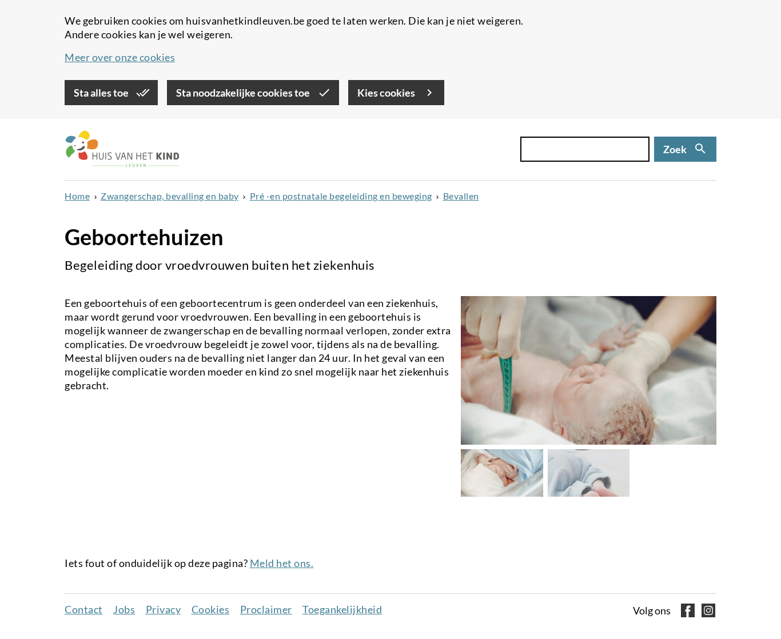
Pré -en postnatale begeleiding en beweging (341, 195)
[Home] (122, 149)
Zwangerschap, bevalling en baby (170, 195)
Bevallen (461, 195)
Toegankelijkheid (342, 609)
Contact (84, 609)
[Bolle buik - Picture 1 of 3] (588, 370)
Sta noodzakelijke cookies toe (244, 92)
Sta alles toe (102, 92)
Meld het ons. (282, 563)
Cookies (211, 609)
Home (77, 195)
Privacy (163, 609)
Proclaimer (266, 609)
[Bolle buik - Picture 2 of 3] (502, 473)
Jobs (124, 609)
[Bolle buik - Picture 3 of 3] (588, 473)
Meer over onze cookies (120, 57)
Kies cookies (387, 92)
